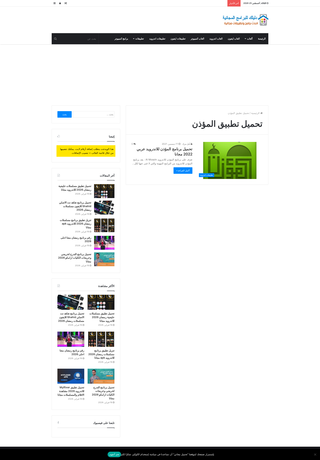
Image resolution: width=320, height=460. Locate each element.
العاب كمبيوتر (197, 38)
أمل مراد (186, 143)
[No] (315, 454)
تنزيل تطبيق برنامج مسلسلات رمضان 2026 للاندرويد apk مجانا (75, 223)
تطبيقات (139, 38)
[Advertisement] (160, 74)
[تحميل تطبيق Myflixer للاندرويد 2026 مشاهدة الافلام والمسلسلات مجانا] (70, 376)
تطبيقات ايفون (178, 38)
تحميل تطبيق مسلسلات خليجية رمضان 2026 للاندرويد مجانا (101, 317)
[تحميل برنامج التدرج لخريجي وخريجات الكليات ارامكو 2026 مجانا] (104, 259)
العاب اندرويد (216, 38)
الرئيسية (255, 113)
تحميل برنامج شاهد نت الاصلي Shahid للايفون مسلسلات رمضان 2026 (75, 206)
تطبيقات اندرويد (157, 38)
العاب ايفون (234, 38)
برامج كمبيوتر (121, 38)
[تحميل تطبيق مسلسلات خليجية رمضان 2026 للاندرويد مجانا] (104, 191)
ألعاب (250, 38)
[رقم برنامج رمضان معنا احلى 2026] (104, 243)
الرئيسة (262, 38)
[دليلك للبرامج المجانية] (245, 20)
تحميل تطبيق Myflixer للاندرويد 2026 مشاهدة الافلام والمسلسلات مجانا (71, 391)
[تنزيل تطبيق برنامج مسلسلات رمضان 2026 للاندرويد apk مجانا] (104, 225)
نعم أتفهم (114, 454)
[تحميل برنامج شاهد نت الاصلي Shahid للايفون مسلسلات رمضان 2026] (104, 208)
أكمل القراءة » (183, 170)
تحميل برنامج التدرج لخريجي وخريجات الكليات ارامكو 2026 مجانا (74, 258)
